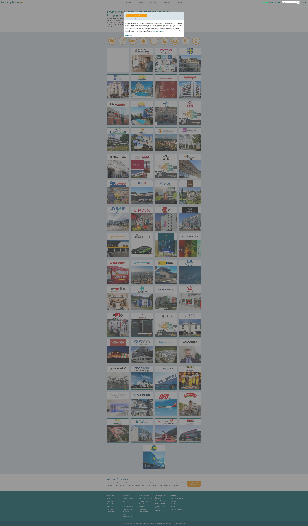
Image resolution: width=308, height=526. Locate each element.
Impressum (129, 35)
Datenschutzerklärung (159, 31)
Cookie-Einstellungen (131, 18)
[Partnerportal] (302, 2)
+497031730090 (275, 2)
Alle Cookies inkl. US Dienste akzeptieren (136, 15)
